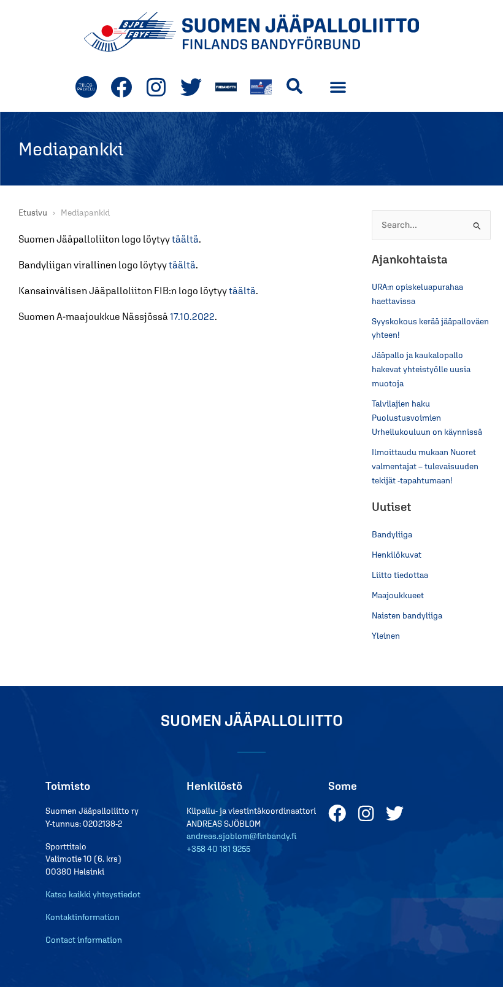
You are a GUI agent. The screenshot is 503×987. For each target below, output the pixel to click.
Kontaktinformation (82, 917)
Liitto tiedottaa (400, 575)
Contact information (83, 940)
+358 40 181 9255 (218, 849)
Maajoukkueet (398, 595)
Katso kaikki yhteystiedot (92, 894)
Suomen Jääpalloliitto (252, 720)
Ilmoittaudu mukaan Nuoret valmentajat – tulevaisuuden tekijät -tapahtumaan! (425, 466)
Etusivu (32, 212)
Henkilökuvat (396, 555)
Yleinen (386, 636)
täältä (185, 238)
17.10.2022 (192, 316)
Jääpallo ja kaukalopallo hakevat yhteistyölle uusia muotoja (421, 369)
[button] (294, 86)
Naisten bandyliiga (407, 615)
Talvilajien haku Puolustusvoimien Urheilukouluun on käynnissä (427, 418)
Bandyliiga (392, 534)
